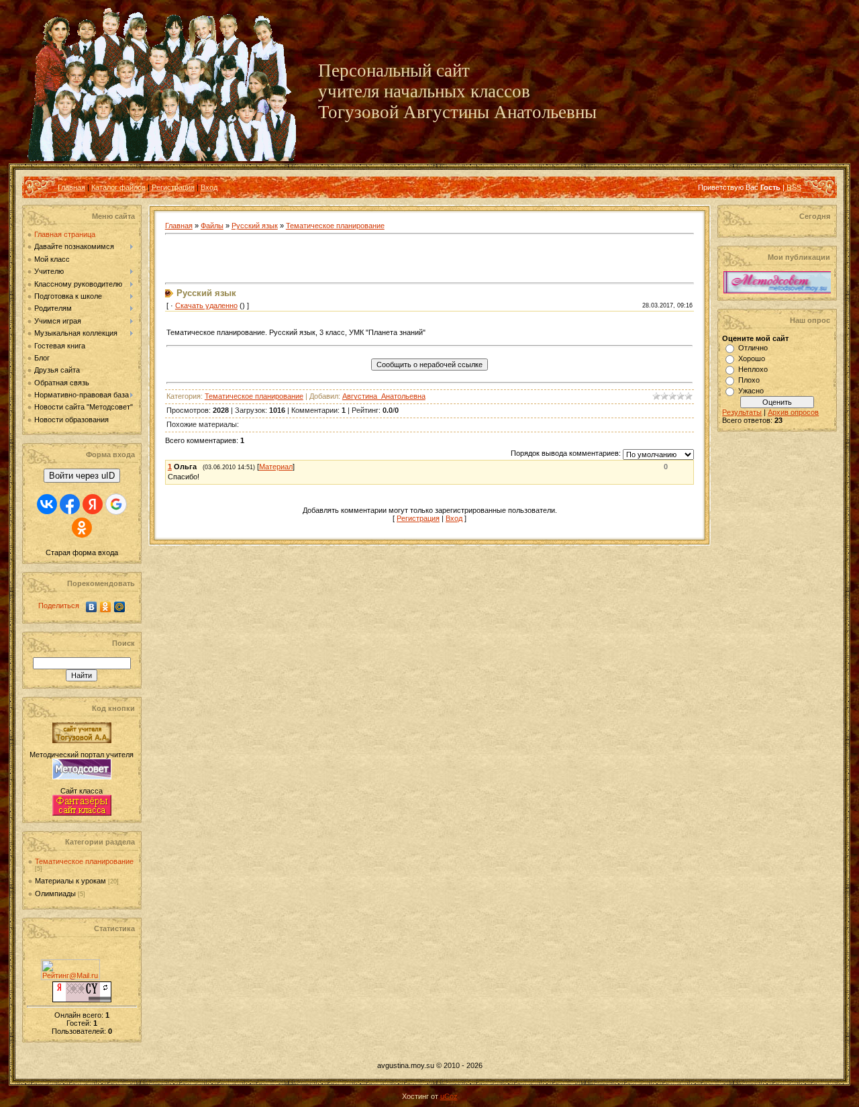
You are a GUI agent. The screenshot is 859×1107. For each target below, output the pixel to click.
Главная (71, 187)
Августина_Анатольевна (383, 396)
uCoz (449, 1096)
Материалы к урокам (70, 881)
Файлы (212, 226)
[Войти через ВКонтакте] (47, 504)
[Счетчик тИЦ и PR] (81, 1000)
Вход (209, 187)
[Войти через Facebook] (70, 504)
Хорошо (751, 358)
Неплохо (753, 369)
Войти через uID (82, 476)
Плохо (749, 380)
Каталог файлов (118, 187)
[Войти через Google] (116, 504)
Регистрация (173, 187)
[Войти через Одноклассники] (82, 528)
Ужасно (751, 391)
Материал (276, 467)
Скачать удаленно (206, 305)
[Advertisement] (322, 259)
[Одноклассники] (106, 607)
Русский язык (255, 226)
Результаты (742, 412)
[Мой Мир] (120, 607)
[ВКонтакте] (92, 607)
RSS (794, 187)
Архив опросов (793, 412)
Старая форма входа (82, 552)
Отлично (753, 348)
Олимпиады (55, 893)
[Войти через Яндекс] (93, 504)
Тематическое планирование (84, 861)
